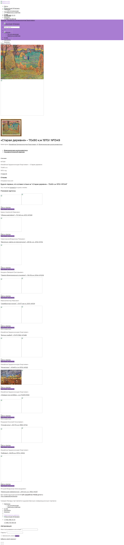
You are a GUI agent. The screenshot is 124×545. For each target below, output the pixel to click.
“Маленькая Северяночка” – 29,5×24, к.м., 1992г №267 (19, 492)
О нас (6, 14)
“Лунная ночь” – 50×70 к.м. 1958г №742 (14, 425)
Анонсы (7, 42)
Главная (3, 20)
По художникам (13, 34)
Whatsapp (16, 8)
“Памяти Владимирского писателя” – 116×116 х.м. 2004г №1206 (22, 275)
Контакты (7, 16)
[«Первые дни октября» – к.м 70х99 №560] (8, 39)
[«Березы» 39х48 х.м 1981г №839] (8, 30)
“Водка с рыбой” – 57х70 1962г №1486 (14, 335)
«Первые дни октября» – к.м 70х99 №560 (15, 395)
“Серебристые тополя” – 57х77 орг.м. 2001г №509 (18, 303)
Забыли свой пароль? (8, 539)
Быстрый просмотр (7, 209)
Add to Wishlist (6, 44)
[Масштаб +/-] (3, 542)
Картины (7, 9)
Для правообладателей (9, 496)
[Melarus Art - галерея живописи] (5, 2)
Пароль (4, 532)
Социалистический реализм (14, 152)
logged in (13, 187)
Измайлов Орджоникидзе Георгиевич (21, 20)
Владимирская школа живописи (50, 144)
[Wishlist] (1, 206)
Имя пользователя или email (11, 529)
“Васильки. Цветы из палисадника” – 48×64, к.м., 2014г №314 (22, 242)
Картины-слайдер (13, 36)
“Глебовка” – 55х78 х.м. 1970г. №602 (13, 453)
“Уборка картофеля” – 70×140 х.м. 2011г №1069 (16, 215)
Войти (17, 536)
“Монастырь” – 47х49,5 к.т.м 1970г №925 (14, 367)
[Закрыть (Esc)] (1, 542)
